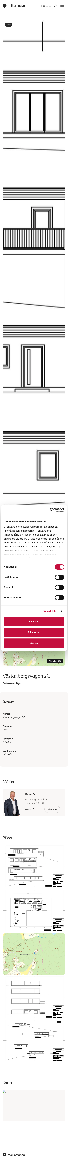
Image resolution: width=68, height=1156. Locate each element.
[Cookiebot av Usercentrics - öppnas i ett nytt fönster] (49, 510)
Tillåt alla (34, 621)
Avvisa (34, 643)
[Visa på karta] (34, 1105)
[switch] (59, 577)
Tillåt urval (34, 632)
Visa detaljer (50, 611)
